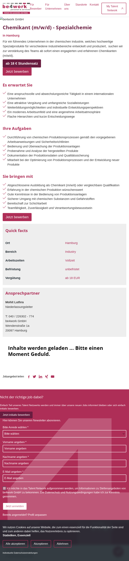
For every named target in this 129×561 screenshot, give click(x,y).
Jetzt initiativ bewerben (16, 414)
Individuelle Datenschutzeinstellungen (20, 553)
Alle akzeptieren (15, 543)
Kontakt (94, 4)
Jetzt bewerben (17, 71)
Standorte (81, 4)
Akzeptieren (41, 543)
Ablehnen (62, 543)
